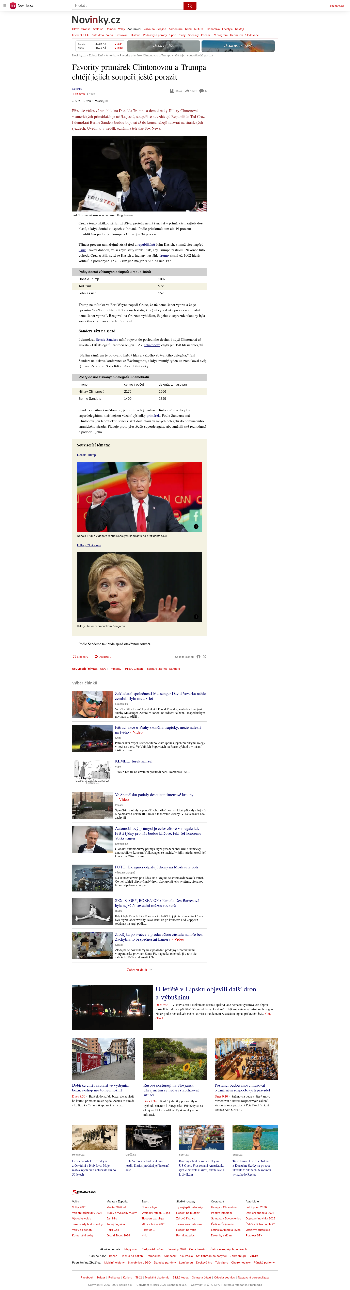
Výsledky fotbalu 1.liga (156, 1212)
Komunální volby (82, 1235)
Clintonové (152, 344)
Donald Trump (86, 455)
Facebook (87, 1277)
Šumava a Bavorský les (226, 1218)
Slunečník (170, 1255)
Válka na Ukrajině (155, 29)
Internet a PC (80, 35)
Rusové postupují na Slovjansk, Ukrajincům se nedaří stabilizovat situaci (171, 1090)
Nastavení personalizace (254, 1277)
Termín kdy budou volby (87, 1224)
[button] (139, 173)
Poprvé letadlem (221, 1212)
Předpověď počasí (152, 1249)
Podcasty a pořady (155, 35)
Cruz (82, 249)
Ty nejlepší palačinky (189, 1207)
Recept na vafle (186, 1229)
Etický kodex (181, 1277)
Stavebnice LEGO (139, 1262)
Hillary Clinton (134, 668)
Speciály (193, 35)
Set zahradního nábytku (211, 1255)
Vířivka (254, 1255)
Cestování (121, 35)
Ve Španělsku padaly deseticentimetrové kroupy (154, 794)
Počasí (205, 35)
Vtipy (118, 766)
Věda (109, 35)
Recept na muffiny (188, 1212)
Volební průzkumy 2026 (87, 1212)
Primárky (115, 668)
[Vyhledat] (190, 6)
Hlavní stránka (81, 29)
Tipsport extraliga (153, 1218)
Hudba (119, 911)
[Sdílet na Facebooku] (198, 657)
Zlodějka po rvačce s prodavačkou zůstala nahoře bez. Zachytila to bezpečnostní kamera (159, 937)
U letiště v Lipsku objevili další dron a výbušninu (206, 992)
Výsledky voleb (81, 1218)
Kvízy (182, 35)
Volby (121, 29)
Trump (164, 255)
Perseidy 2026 (177, 1249)
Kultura (198, 29)
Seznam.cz (337, 5)
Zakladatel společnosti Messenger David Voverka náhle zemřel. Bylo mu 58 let (160, 696)
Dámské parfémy (165, 1262)
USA (103, 668)
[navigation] (5, 5)
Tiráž (139, 1277)
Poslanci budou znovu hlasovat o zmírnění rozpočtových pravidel (242, 1087)
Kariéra (127, 1277)
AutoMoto (98, 35)
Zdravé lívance (185, 1218)
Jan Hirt (112, 1218)
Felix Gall (113, 1229)
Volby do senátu (82, 1229)
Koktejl (239, 29)
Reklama (114, 1277)
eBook (178, 91)
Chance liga (149, 1207)
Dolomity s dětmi (221, 1235)
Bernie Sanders (107, 339)
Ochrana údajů (201, 1277)
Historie (136, 35)
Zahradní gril (238, 1255)
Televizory (221, 1262)
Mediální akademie (157, 1277)
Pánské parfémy (264, 1262)
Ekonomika (213, 29)
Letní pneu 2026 (256, 1207)
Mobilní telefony (114, 1262)
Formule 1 (148, 1229)
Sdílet (193, 91)
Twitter (101, 1277)
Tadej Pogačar (116, 1224)
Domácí (111, 29)
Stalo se (98, 29)
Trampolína (153, 1255)
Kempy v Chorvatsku (224, 1207)
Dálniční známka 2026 (260, 1212)
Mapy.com (131, 1249)
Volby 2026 (79, 1207)
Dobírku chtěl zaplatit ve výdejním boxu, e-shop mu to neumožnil (100, 1087)
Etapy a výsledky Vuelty (122, 1212)
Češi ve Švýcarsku (223, 1224)
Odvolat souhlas (224, 1277)
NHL (144, 1235)
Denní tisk (236, 35)
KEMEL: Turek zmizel (134, 761)
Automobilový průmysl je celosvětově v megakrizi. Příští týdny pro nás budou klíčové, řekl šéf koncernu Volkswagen (158, 833)
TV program (220, 35)
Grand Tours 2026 (118, 1235)
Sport (172, 35)
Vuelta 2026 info (117, 1207)
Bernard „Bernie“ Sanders (163, 668)
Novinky (77, 89)
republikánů (146, 244)
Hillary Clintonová (89, 545)
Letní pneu (186, 1262)
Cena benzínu (198, 1249)
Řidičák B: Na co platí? (260, 1224)
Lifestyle (227, 29)
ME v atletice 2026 (153, 1224)
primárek (153, 415)
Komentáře (176, 29)
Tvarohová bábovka (189, 1224)
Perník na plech (186, 1235)
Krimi (188, 29)
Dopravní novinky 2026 (260, 1218)
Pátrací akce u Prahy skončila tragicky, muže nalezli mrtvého (158, 729)
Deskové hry (204, 1262)
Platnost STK (254, 1235)
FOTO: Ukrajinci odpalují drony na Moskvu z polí (156, 867)
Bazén (113, 1255)
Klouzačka (186, 1255)
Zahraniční (134, 29)
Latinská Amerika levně (226, 1229)
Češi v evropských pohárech (228, 1249)
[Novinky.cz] (96, 20)
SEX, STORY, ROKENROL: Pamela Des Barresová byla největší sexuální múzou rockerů (157, 903)
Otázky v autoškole (258, 1229)
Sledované (252, 35)
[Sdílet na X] (205, 657)
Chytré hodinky (241, 1262)
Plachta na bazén (132, 1255)
